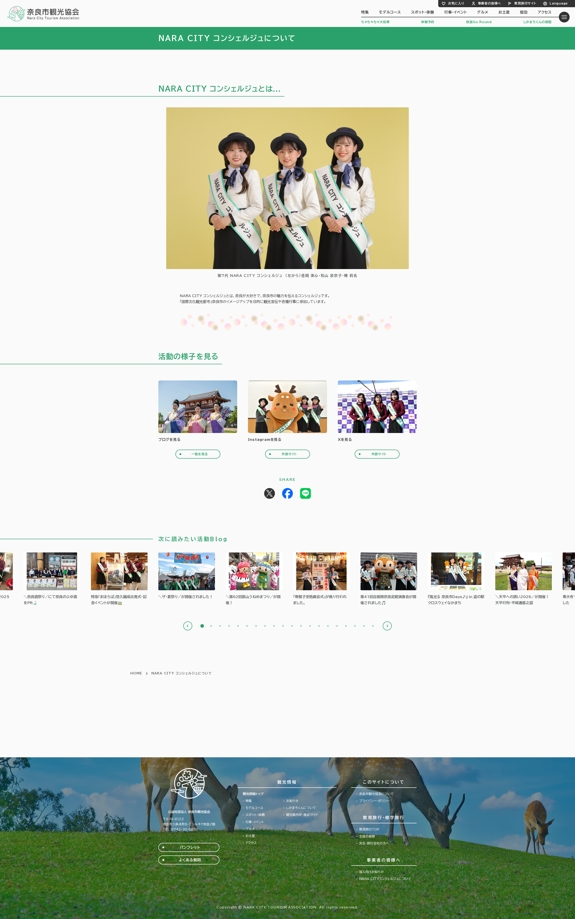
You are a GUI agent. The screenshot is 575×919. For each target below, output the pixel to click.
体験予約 (427, 22)
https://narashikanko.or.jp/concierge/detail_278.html (523, 579)
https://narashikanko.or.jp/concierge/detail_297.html (321, 579)
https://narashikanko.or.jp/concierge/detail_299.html (254, 579)
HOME (136, 673)
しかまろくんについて (301, 807)
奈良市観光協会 (43, 13)
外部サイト (289, 454)
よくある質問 (190, 860)
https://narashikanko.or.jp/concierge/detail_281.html (456, 579)
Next (387, 626)
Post (269, 493)
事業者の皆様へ (489, 3)
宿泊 (524, 12)
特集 (365, 12)
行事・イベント (455, 12)
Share (287, 493)
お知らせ (292, 800)
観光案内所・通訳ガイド (302, 814)
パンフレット (190, 847)
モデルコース (390, 12)
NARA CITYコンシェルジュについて (385, 878)
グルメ (482, 12)
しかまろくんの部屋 (537, 22)
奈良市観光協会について (376, 793)
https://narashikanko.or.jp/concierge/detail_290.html (388, 579)
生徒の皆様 (367, 836)
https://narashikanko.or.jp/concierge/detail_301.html (186, 576)
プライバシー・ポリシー (374, 800)
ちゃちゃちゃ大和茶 (375, 22)
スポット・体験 (422, 12)
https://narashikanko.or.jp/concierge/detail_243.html (52, 579)
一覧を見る (199, 454)
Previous (187, 626)
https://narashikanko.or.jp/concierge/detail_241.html (119, 579)
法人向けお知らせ (371, 871)
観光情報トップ (253, 793)
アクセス (545, 12)
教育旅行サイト (525, 3)
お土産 (504, 12)
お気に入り (456, 3)
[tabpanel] (186, 576)
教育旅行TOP (369, 829)
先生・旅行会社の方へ (374, 843)
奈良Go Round (479, 22)
